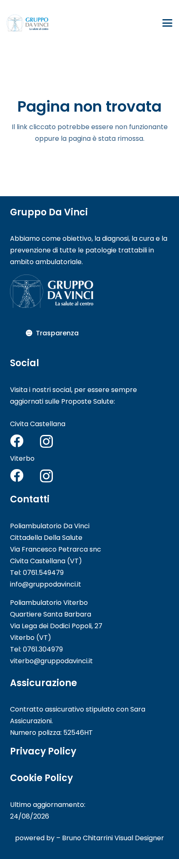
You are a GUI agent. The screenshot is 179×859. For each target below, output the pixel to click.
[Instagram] (46, 441)
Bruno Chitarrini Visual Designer (113, 838)
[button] (167, 23)
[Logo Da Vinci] (27, 23)
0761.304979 (43, 649)
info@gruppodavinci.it (45, 584)
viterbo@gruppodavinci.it (51, 661)
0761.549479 (43, 572)
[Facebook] (16, 440)
